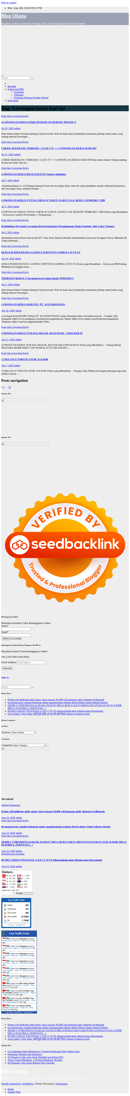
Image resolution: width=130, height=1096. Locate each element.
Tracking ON (20, 925)
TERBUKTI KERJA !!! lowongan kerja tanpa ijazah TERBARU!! (37, 278)
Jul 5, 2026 (6, 206)
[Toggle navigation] (2, 75)
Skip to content (8, 2)
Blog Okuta (13, 16)
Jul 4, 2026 (6, 232)
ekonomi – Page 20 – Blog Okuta (15, 955)
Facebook (19, 92)
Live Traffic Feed (19, 933)
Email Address (8, 662)
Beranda (12, 86)
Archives (5, 732)
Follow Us (5, 677)
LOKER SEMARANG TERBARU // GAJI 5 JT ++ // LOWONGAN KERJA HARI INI (48, 148)
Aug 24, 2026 (8, 817)
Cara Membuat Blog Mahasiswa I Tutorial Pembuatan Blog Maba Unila (44, 1051)
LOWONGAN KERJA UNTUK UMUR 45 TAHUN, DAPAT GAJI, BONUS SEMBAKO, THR (53, 200)
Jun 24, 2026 (7, 258)
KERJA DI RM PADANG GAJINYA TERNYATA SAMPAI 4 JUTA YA (40, 252)
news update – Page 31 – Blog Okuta (17, 970)
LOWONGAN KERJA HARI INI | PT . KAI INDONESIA (33, 304)
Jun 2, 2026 (7, 284)
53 (9, 387)
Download (13, 100)
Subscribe (7, 668)
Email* (4, 632)
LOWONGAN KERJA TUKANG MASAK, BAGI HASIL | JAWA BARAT (42, 333)
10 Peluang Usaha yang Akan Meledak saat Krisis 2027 (35, 1057)
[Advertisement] (65, 50)
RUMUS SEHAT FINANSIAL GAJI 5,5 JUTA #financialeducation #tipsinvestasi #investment (55, 711)
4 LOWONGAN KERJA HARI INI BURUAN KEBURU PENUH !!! (38, 122)
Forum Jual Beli (16, 89)
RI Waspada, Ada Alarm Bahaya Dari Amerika (31, 1063)
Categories (6, 745)
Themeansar (61, 1083)
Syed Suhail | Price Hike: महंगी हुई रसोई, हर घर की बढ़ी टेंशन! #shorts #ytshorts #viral (49, 714)
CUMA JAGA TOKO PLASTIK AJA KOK (24, 359)
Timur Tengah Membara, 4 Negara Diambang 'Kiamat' (35, 1060)
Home (11, 1089)
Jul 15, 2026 (7, 154)
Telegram (18, 94)
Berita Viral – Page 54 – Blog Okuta (16, 941)
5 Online (11, 925)
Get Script (9, 1012)
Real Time (18, 1012)
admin (17, 128)
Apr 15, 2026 (8, 339)
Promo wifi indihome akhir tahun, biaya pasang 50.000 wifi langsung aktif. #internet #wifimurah (56, 699)
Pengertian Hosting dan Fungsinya (25, 1054)
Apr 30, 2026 (8, 310)
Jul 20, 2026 (7, 128)
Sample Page (14, 1092)
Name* (5, 626)
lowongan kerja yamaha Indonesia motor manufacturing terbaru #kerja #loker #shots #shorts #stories (58, 702)
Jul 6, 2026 (6, 180)
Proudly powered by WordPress (17, 1083)
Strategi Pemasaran (10, 805)
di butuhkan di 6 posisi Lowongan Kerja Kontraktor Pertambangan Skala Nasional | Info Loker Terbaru (57, 226)
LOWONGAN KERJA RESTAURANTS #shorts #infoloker (33, 174)
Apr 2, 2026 (7, 365)
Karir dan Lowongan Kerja (15, 116)
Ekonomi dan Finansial (12, 854)
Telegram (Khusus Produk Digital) (31, 97)
